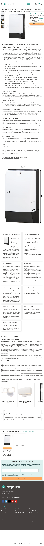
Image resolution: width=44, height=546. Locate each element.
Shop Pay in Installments (20, 518)
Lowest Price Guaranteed (34, 510)
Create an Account (5, 514)
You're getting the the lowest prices (11, 414)
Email (3, 468)
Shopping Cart (4, 508)
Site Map (31, 521)
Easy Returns (4, 518)
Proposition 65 (18, 333)
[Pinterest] (12, 501)
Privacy (2, 523)
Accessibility (31, 523)
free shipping (40, 18)
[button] (33, 13)
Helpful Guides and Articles (35, 514)
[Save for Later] (42, 13)
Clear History (31, 431)
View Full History (23, 431)
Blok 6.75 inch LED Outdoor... (25, 401)
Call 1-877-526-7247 (19, 512)
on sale (15, 417)
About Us (35, 1)
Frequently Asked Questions (21, 508)
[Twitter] (6, 501)
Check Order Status (5, 512)
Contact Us (41, 1)
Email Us (17, 510)
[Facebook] (3, 501)
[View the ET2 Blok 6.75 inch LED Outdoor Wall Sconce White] (25, 392)
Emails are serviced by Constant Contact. (12, 475)
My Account (3, 510)
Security (2, 521)
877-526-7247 (3, 1)
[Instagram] (9, 501)
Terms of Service (4, 525)
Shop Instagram (32, 508)
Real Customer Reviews (34, 512)
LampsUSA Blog (32, 516)
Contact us (15, 419)
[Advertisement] (22, 533)
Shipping (3, 516)
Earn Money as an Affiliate (34, 518)
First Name (23, 468)
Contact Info (5, 495)
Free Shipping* (19, 1)
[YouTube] (16, 501)
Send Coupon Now (22, 478)
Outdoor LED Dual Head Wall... (8, 401)
